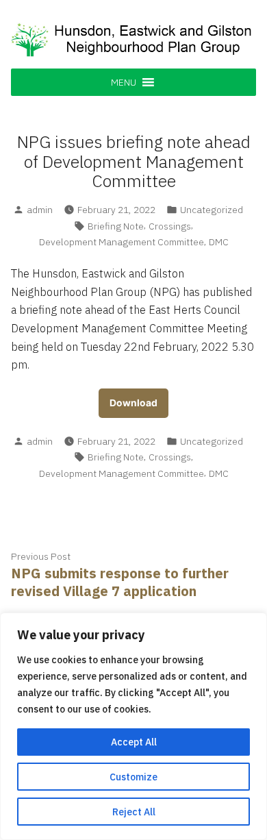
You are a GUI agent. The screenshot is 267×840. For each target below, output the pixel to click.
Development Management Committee (121, 242)
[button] (123, 82)
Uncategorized (211, 209)
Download (133, 402)
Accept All (134, 742)
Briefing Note (116, 226)
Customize (133, 777)
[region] (133, 726)
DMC (219, 242)
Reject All (133, 812)
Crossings (170, 226)
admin (40, 209)
